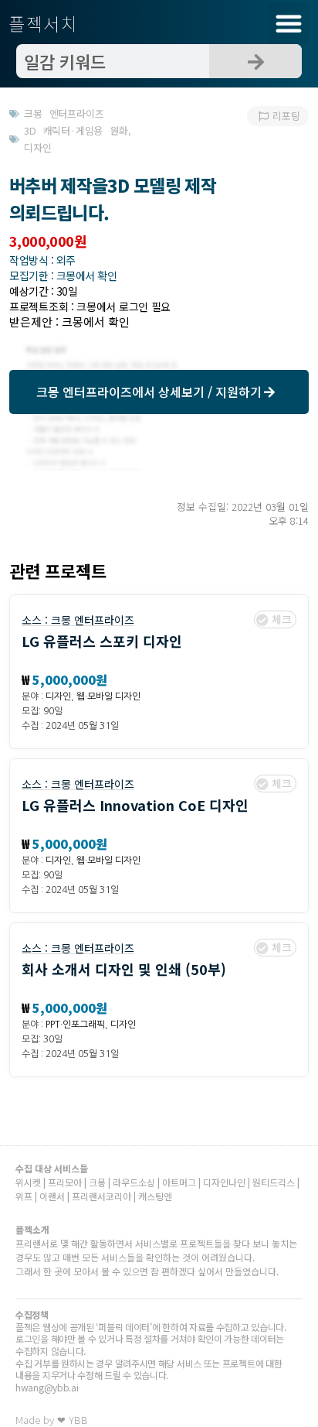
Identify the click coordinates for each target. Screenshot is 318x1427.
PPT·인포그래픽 (75, 1024)
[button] (289, 23)
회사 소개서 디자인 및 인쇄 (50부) (124, 969)
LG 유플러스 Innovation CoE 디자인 (135, 805)
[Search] (255, 61)
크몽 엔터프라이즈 (92, 620)
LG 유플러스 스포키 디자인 (102, 641)
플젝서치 (43, 23)
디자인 (58, 696)
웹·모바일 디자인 (108, 696)
